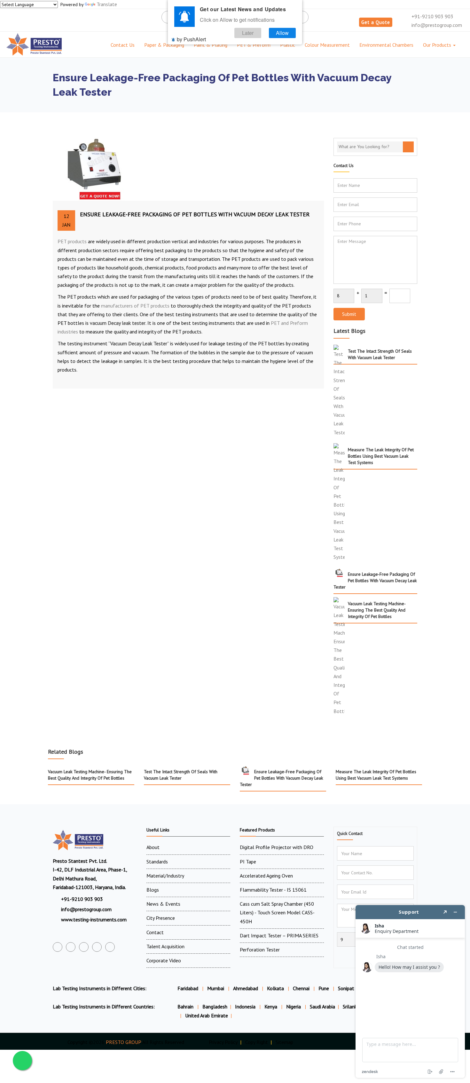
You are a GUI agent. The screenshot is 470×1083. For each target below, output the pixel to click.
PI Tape (248, 861)
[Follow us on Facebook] (57, 947)
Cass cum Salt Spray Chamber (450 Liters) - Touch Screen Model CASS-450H (277, 912)
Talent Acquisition (165, 946)
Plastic (287, 45)
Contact (155, 932)
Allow (282, 32)
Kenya (271, 1006)
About (153, 847)
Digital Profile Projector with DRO (276, 847)
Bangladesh (214, 1006)
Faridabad (187, 988)
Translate (107, 4)
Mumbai (215, 988)
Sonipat (346, 988)
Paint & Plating (210, 45)
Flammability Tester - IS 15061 (273, 889)
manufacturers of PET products (135, 305)
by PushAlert (191, 39)
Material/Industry (165, 875)
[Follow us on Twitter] (70, 947)
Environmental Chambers (386, 45)
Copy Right (256, 1042)
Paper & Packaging (164, 45)
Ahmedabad (245, 988)
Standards (157, 861)
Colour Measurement (327, 45)
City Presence (160, 918)
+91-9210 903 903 (431, 16)
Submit (349, 314)
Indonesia (246, 1006)
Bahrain (186, 1006)
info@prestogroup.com (436, 25)
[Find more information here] (410, 991)
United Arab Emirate (206, 1015)
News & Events (163, 904)
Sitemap (284, 1042)
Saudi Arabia (322, 1006)
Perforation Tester (260, 949)
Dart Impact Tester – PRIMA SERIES (279, 935)
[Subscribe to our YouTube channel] (84, 947)
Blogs (152, 889)
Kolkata (275, 988)
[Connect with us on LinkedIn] (97, 947)
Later (248, 32)
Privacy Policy (223, 1042)
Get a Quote (375, 22)
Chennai (301, 988)
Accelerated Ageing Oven (266, 875)
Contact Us (123, 45)
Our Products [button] (437, 45)
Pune (323, 988)
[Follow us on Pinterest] (110, 947)
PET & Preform (253, 45)
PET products (72, 241)
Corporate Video (163, 960)
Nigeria (294, 1006)
